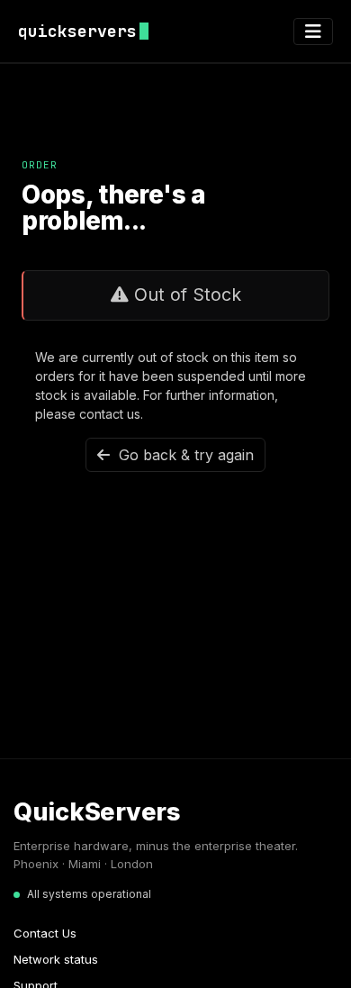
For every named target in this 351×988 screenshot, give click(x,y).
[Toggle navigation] (313, 31)
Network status (56, 959)
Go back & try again (182, 455)
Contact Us (45, 933)
